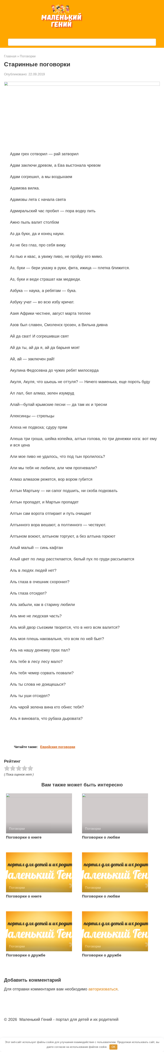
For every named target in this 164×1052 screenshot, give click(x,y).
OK (113, 1046)
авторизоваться (103, 989)
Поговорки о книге (24, 837)
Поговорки (28, 56)
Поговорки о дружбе (25, 955)
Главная (10, 56)
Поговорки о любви (101, 837)
